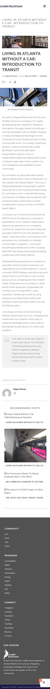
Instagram (9, 608)
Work (7, 538)
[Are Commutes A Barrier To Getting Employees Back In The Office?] (25, 475)
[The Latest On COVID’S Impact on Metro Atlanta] (25, 491)
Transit (22, 380)
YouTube (8, 624)
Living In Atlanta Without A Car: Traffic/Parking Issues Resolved (26, 422)
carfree (5, 380)
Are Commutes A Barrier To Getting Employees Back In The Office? (26, 482)
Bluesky (8, 632)
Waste (7, 581)
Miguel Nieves (11, 76)
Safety (7, 593)
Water (7, 565)
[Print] (16, 82)
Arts (6, 589)
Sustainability (10, 561)
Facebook (9, 616)
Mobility (43, 76)
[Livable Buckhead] (11, 6)
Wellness (8, 569)
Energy (8, 577)
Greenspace (10, 573)
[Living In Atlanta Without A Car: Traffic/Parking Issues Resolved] (25, 416)
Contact (8, 636)
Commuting (14, 380)
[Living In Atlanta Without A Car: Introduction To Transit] (25, 42)
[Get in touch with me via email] (15, 394)
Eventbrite (9, 628)
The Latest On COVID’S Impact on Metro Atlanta (26, 498)
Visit (6, 542)
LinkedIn (8, 612)
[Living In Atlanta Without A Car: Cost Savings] (25, 445)
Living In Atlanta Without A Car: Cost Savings (26, 466)
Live (6, 534)
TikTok (7, 620)
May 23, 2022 (31, 76)
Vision (7, 546)
